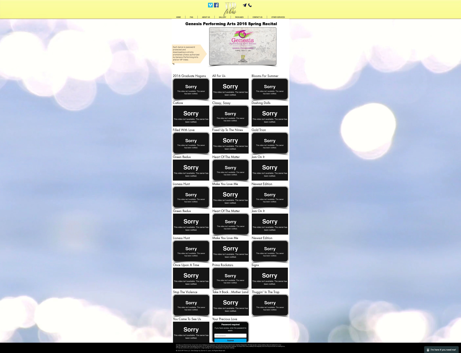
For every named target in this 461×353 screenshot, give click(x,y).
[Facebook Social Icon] (216, 5)
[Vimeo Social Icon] (210, 5)
